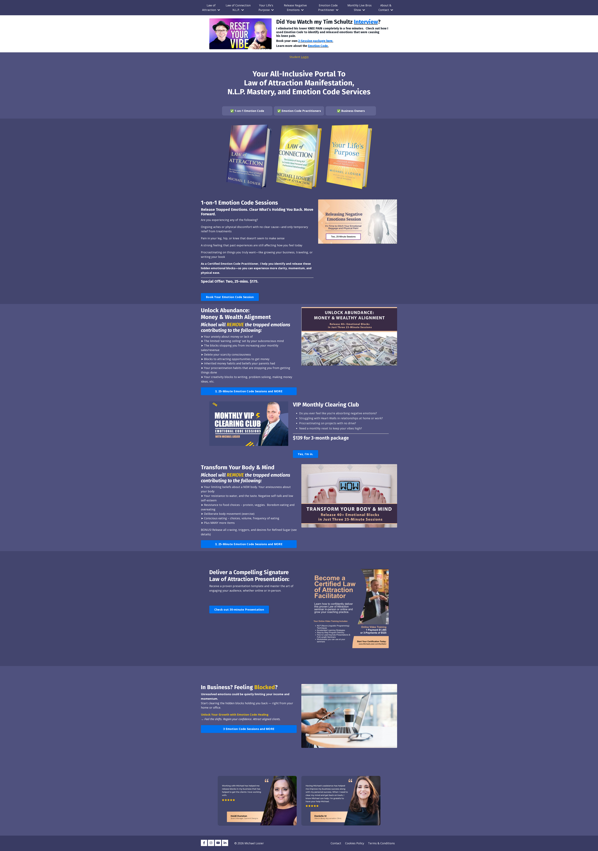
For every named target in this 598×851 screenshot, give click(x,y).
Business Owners (353, 111)
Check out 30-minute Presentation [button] (239, 609)
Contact (336, 843)
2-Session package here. (315, 41)
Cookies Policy (354, 843)
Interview (366, 21)
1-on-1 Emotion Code (249, 111)
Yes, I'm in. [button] (305, 454)
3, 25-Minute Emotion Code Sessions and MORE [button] (248, 391)
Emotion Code (318, 46)
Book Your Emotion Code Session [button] (230, 297)
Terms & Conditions (381, 843)
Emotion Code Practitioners (301, 111)
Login (304, 57)
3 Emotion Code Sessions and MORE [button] (248, 729)
